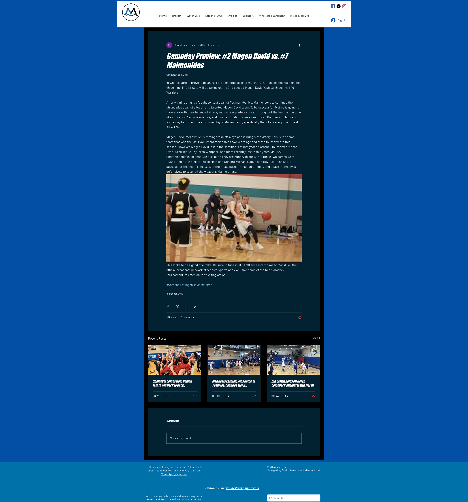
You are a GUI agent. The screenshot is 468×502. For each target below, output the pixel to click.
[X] (339, 6)
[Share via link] (195, 306)
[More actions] (299, 45)
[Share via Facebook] (168, 306)
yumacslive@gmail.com (242, 488)
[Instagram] (344, 6)
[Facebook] (333, 6)
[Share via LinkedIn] (186, 306)
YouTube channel (178, 470)
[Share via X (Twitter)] (177, 306)
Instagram (168, 467)
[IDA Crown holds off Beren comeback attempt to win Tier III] (293, 360)
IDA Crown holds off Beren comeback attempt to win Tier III (292, 383)
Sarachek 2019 (175, 293)
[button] (300, 15)
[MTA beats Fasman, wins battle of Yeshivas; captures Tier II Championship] (234, 360)
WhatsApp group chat (174, 474)
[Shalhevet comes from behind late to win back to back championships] (174, 360)
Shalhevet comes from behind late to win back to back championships (172, 383)
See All (316, 338)
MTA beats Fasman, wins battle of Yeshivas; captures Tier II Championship (233, 383)
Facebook (196, 467)
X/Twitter (181, 467)
